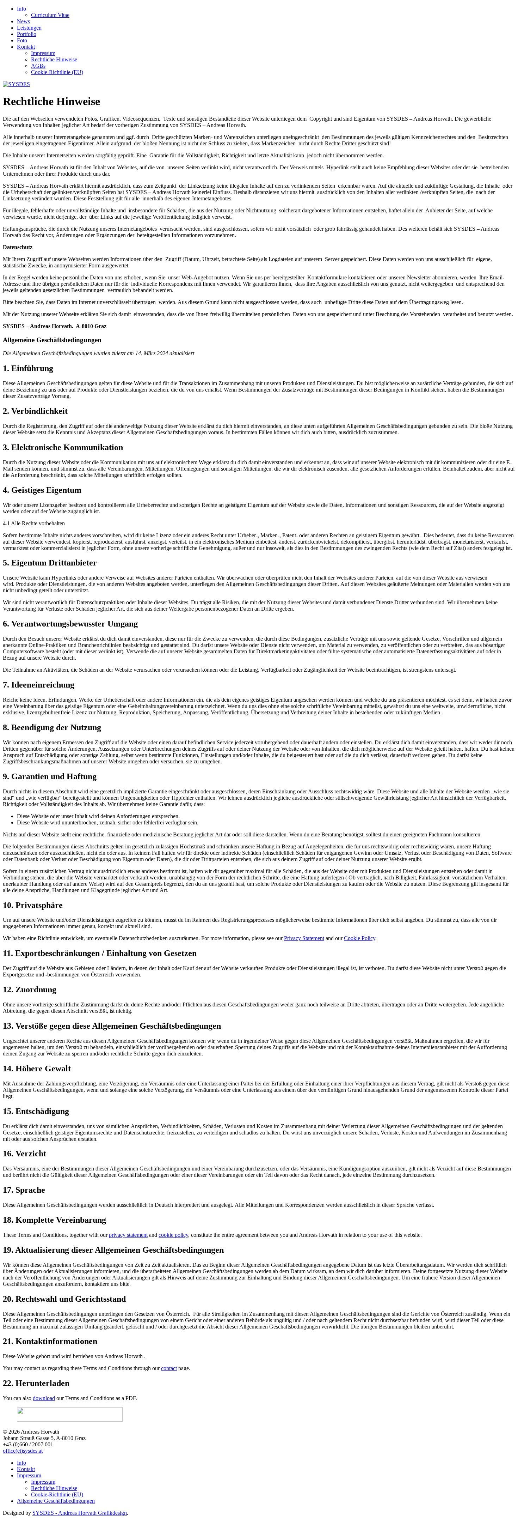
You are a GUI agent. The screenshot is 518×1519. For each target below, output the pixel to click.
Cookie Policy (359, 938)
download (44, 1398)
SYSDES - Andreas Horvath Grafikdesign (79, 1513)
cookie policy (173, 1235)
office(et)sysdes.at (23, 1451)
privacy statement (128, 1235)
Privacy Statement (304, 938)
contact (169, 1368)
